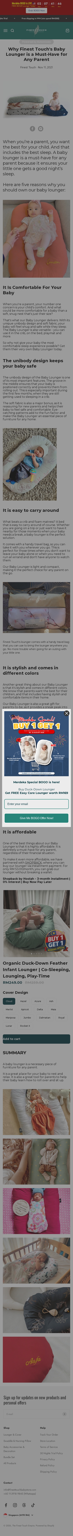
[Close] (66, 713)
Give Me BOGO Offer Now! (36, 818)
